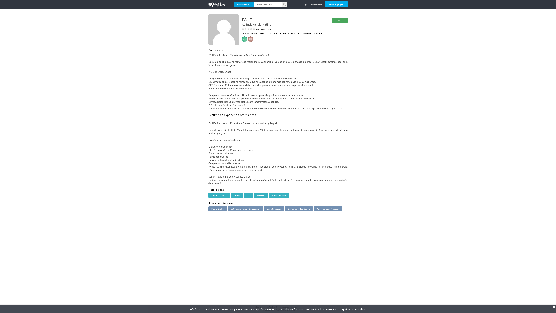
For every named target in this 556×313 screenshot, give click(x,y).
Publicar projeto (336, 4)
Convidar (340, 20)
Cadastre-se (316, 4)
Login (305, 4)
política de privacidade (354, 309)
